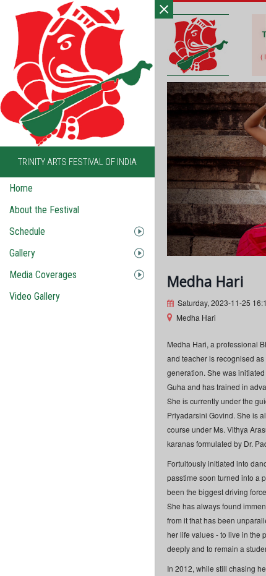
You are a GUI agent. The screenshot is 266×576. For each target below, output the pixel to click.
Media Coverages (43, 275)
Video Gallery (34, 296)
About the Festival (44, 210)
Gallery (22, 253)
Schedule (27, 231)
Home (21, 188)
